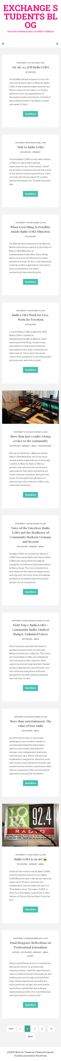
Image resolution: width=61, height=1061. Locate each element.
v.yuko (29, 855)
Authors (16, 952)
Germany (36, 152)
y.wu (29, 63)
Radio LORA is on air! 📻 (30, 859)
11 (51, 1028)
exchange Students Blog (30, 17)
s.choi (29, 311)
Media (34, 446)
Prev (11, 1028)
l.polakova (29, 432)
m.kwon (29, 143)
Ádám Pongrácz (29, 621)
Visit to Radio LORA (30, 147)
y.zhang (29, 524)
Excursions (30, 72)
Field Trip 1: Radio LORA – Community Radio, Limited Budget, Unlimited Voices (30, 629)
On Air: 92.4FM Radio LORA (30, 67)
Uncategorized (44, 446)
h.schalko (29, 717)
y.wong (29, 223)
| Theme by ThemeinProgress (38, 1052)
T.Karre (27, 938)
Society (30, 956)
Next (30, 1036)
